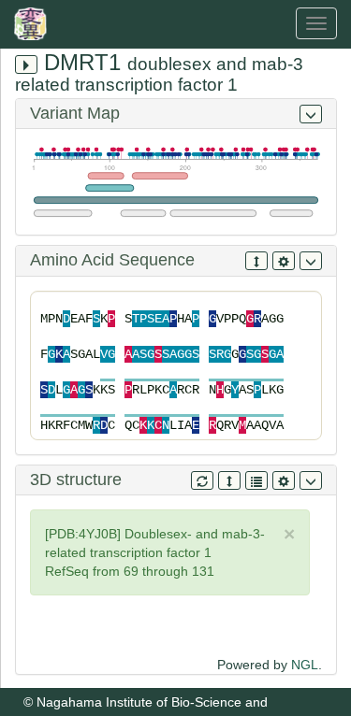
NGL (304, 664)
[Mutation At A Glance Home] (35, 23)
